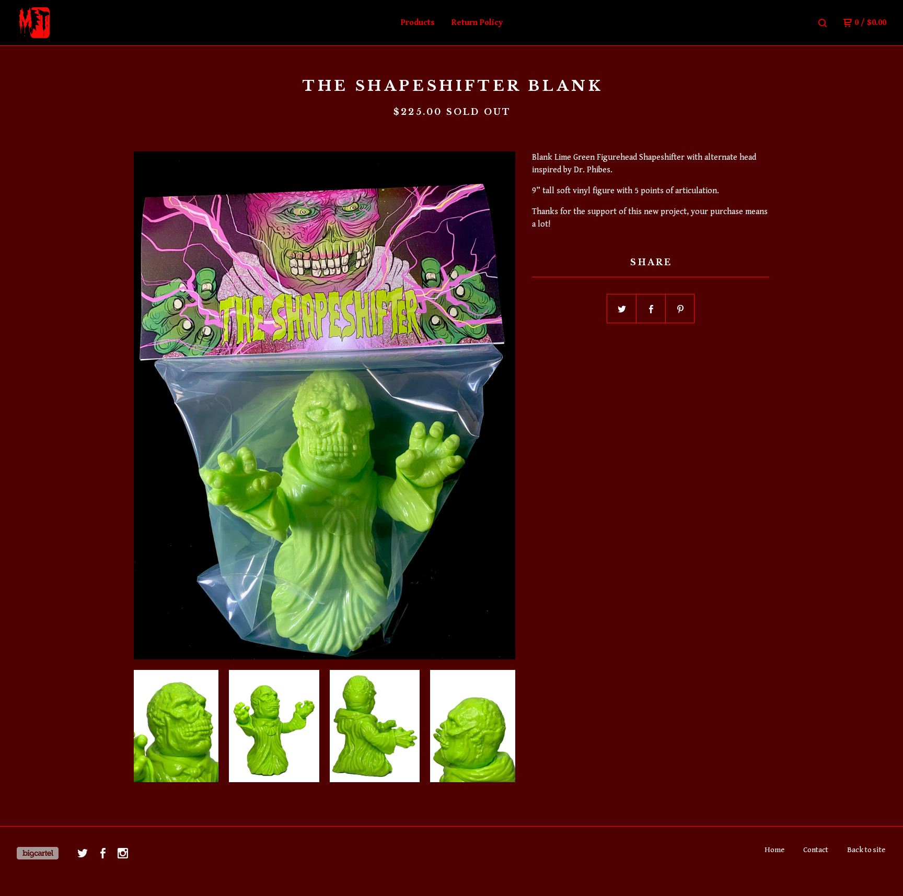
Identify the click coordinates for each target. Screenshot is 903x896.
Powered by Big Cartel (38, 853)
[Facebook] (103, 853)
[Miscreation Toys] (71, 23)
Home (774, 849)
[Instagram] (122, 853)
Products (418, 23)
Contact (815, 849)
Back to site (866, 849)
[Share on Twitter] (621, 309)
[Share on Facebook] (651, 309)
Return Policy (477, 23)
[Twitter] (82, 853)
